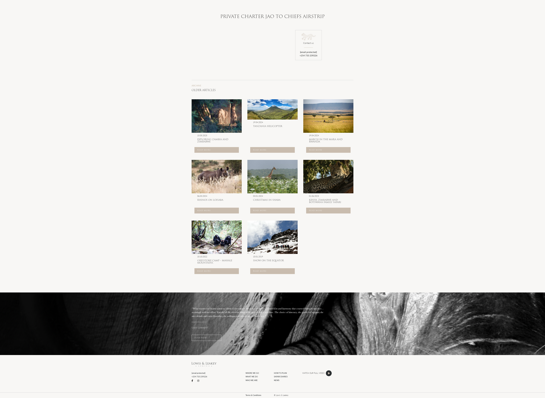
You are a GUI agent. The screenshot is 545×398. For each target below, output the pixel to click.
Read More (204, 150)
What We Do (252, 376)
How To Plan (280, 373)
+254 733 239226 (308, 55)
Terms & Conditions (253, 395)
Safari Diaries (281, 376)
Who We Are (252, 380)
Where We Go (252, 373)
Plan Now (201, 337)
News (276, 380)
